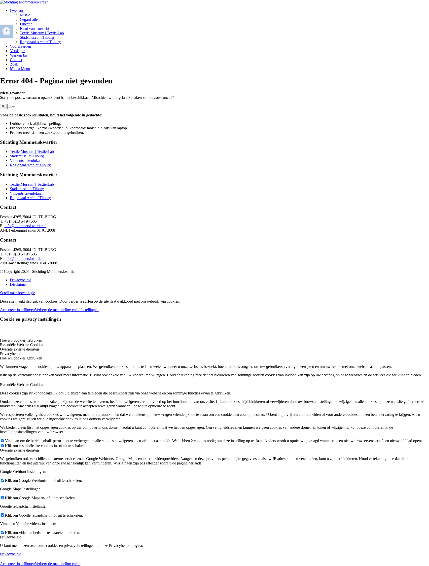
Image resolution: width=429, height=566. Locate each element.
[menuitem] (219, 26)
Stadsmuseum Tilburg (27, 156)
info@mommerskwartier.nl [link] (25, 226)
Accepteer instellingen (17, 310)
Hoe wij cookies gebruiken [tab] (21, 340)
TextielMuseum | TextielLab (32, 151)
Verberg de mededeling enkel (57, 310)
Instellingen (89, 310)
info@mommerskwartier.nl (25, 258)
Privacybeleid (10, 554)
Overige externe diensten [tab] (19, 349)
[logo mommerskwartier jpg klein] (24, 2)
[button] (6, 31)
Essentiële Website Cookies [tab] (21, 345)
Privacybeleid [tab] (10, 354)
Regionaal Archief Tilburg (30, 165)
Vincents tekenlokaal (26, 160)
